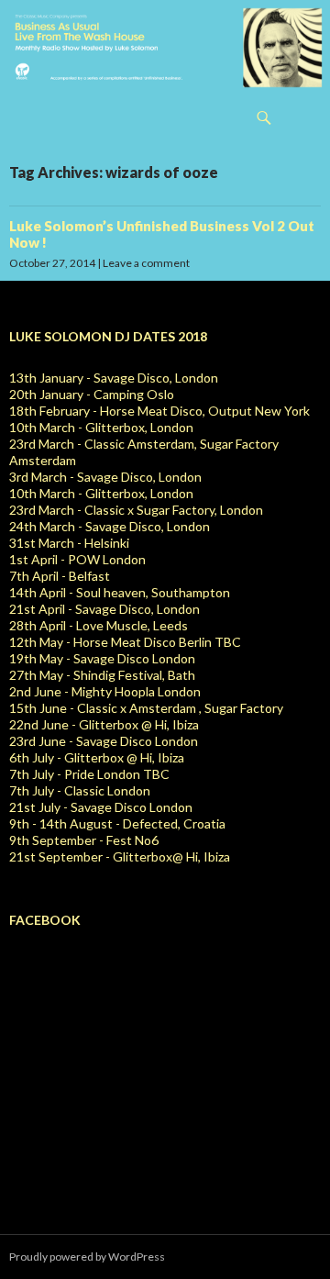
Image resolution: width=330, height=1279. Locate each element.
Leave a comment (146, 263)
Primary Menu (308, 117)
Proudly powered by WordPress (87, 1256)
